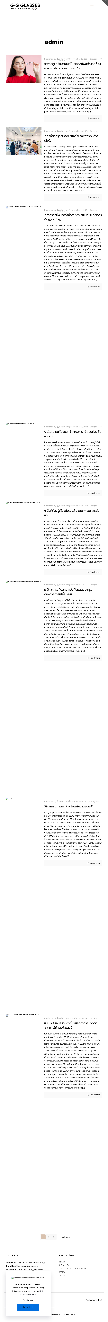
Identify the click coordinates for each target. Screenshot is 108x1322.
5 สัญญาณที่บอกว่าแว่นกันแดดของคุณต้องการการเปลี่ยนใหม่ (68, 591)
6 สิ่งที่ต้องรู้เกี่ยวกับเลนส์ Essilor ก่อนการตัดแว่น (72, 513)
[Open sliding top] (105, 3)
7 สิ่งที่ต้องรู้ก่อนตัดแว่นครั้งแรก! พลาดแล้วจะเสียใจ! (71, 138)
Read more (95, 118)
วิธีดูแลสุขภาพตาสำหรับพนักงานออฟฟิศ (69, 806)
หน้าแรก (61, 1262)
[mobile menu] (92, 6)
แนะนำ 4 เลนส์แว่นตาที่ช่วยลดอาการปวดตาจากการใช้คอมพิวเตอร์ (70, 1025)
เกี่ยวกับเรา (62, 1275)
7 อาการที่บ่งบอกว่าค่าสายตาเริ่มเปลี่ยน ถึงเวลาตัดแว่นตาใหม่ (73, 217)
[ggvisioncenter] (25, 6)
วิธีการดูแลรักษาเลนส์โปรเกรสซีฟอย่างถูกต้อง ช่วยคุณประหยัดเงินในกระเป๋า (72, 66)
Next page (65, 1237)
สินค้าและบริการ (64, 1265)
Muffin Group (69, 1314)
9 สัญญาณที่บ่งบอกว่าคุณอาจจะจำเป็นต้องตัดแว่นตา (72, 434)
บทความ (61, 1272)
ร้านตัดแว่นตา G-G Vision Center (72, 1269)
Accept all (28, 1307)
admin (62, 58)
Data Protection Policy (32, 1292)
